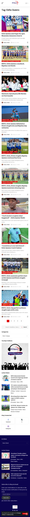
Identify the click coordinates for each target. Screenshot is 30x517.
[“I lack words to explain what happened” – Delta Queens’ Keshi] (15, 206)
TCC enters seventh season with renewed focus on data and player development (19, 387)
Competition (5, 119)
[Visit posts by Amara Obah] (2, 42)
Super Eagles (14, 461)
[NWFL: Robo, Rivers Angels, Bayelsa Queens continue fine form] (15, 146)
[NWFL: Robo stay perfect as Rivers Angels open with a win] (15, 298)
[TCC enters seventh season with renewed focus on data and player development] (6, 387)
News (3, 31)
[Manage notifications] (26, 514)
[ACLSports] (15, 3)
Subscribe (6, 497)
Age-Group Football (17, 409)
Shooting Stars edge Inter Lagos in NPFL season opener (19, 398)
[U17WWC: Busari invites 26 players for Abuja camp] (6, 408)
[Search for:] (13, 327)
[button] (25, 514)
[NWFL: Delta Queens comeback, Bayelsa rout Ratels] (15, 54)
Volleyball (24, 470)
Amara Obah (7, 42)
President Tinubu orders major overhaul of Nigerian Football (19, 455)
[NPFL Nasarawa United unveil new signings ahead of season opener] (6, 378)
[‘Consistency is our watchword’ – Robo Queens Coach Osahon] (15, 236)
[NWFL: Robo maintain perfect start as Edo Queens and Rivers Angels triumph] (15, 266)
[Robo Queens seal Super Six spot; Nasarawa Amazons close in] (15, 24)
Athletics (14, 478)
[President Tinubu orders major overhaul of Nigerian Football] (6, 456)
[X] (21, 421)
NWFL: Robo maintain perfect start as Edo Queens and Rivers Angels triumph (14, 278)
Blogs (13, 391)
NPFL (21, 381)
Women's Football (15, 31)
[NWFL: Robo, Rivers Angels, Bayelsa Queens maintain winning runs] (15, 176)
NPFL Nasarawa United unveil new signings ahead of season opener (19, 377)
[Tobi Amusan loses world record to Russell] (6, 476)
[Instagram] (8, 427)
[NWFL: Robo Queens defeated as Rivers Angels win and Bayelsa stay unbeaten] (15, 114)
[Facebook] (8, 421)
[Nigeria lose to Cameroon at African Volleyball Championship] (6, 467)
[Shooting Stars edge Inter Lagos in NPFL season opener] (6, 398)
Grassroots (23, 391)
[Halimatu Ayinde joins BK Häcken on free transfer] (15, 84)
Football (14, 381)
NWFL (7, 31)
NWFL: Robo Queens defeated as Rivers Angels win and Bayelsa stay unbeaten (14, 126)
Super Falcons (10, 91)
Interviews (5, 213)
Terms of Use (10, 514)
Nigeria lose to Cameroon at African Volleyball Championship (19, 466)
